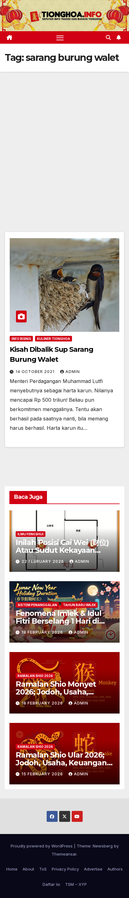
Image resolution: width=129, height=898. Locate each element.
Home (12, 868)
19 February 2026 (43, 632)
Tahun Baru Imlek (79, 605)
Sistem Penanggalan (37, 605)
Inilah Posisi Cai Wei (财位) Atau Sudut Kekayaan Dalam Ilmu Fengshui (62, 550)
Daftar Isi (51, 884)
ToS (43, 868)
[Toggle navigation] (60, 37)
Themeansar (64, 853)
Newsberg (103, 845)
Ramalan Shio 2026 (35, 676)
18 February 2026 (43, 703)
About (28, 868)
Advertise (93, 868)
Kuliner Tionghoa (53, 339)
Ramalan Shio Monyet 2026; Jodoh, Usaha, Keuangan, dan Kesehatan (64, 692)
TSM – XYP (76, 884)
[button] (108, 37)
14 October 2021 (36, 371)
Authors (115, 868)
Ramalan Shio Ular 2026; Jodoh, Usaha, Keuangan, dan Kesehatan (62, 762)
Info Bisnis (21, 339)
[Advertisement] (64, 139)
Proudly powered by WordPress (42, 845)
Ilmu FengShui (31, 534)
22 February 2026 (43, 561)
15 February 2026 (43, 774)
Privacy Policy (65, 868)
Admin (72, 371)
